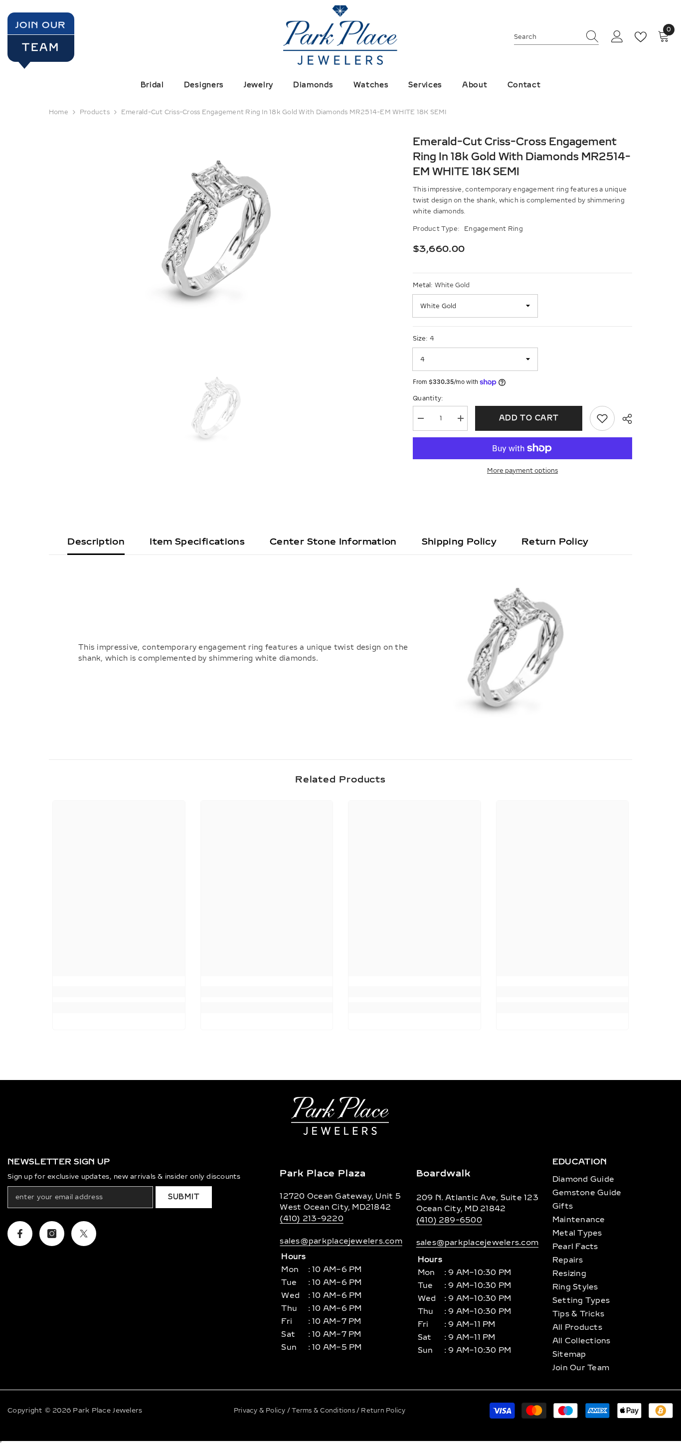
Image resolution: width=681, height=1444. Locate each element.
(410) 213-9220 (311, 1218)
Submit (183, 1197)
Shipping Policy (459, 541)
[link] (119, 991)
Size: (423, 338)
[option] (216, 234)
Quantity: (428, 398)
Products (95, 112)
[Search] (556, 37)
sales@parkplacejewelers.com (341, 1241)
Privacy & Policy (260, 1410)
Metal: (441, 285)
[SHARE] (623, 419)
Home (58, 112)
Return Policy (555, 541)
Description (96, 541)
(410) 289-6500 (449, 1220)
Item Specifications (197, 541)
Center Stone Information (333, 541)
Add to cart (529, 418)
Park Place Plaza (322, 1173)
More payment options (522, 470)
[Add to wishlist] (602, 418)
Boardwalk (443, 1173)
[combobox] (547, 36)
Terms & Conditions (324, 1410)
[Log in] (617, 37)
